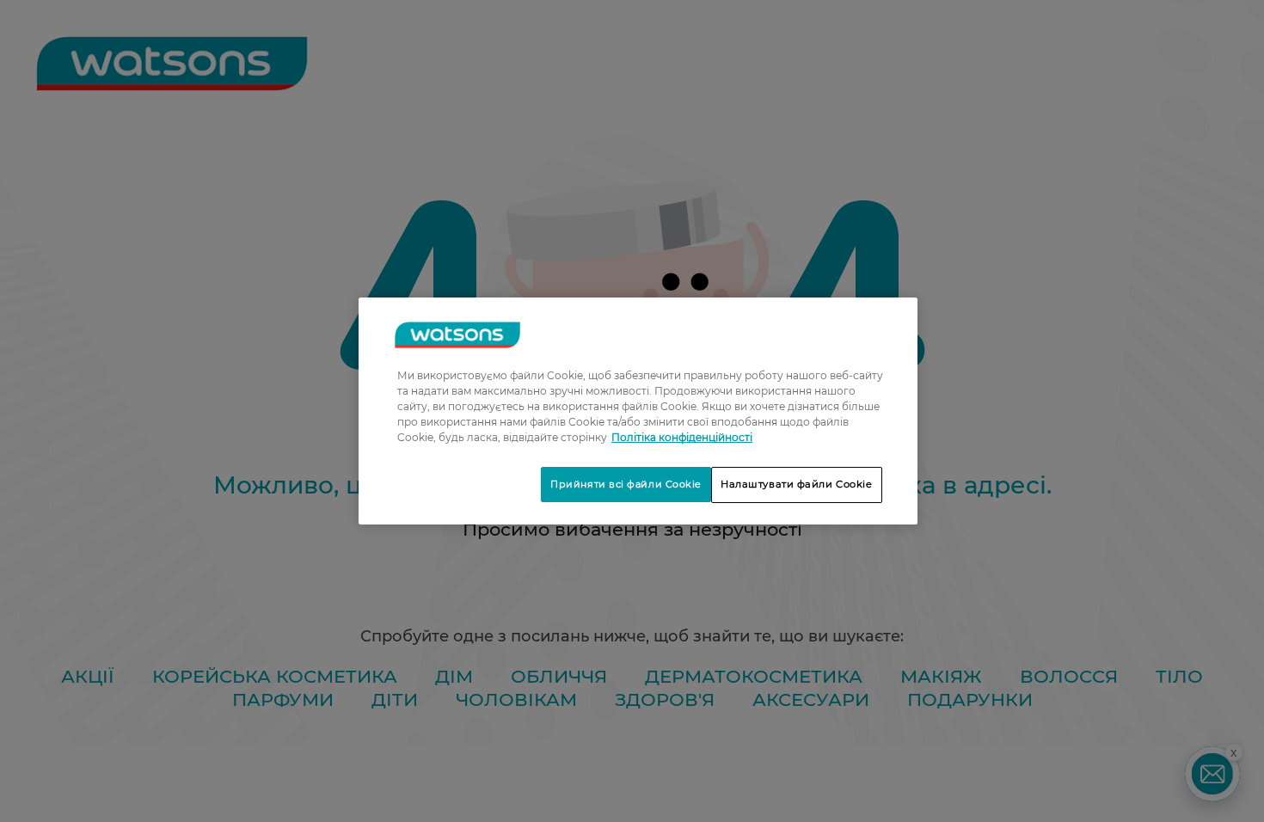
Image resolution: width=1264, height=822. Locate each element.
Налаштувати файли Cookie (797, 484)
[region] (638, 411)
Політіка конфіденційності (681, 437)
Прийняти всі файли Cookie (626, 484)
